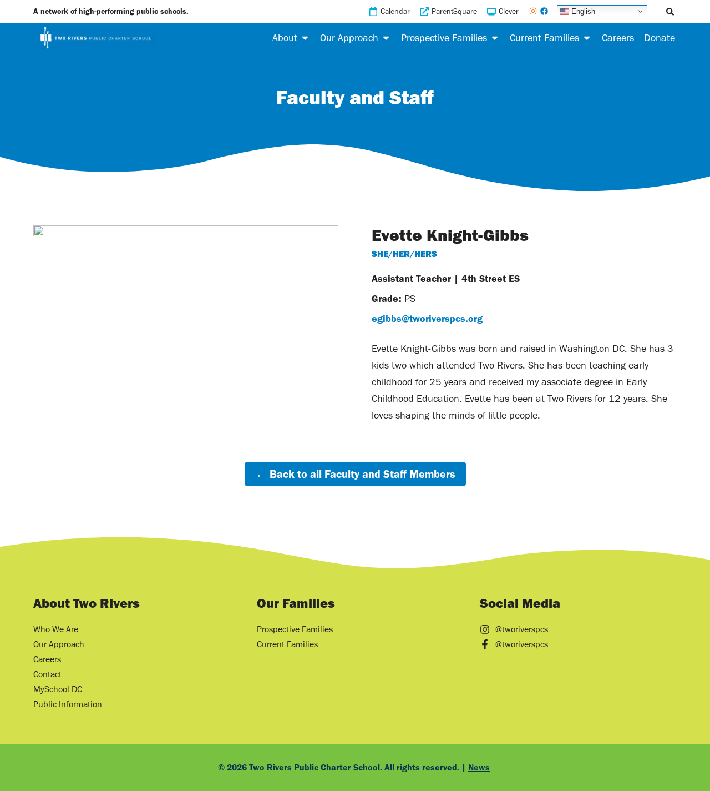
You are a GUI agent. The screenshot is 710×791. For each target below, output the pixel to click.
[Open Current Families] (587, 38)
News (479, 767)
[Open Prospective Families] (495, 38)
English (582, 11)
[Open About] (305, 38)
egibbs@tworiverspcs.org (427, 319)
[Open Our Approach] (386, 38)
